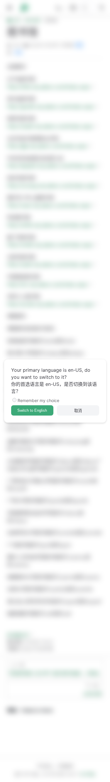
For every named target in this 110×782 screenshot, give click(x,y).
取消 (78, 410)
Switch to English (32, 410)
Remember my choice (38, 400)
